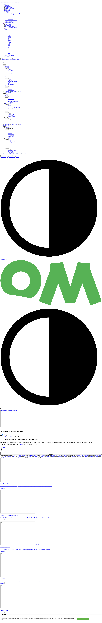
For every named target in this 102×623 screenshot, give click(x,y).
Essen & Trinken (11, 135)
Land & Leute (10, 70)
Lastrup (9, 44)
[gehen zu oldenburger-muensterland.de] (3, 62)
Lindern (9, 45)
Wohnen (4, 28)
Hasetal (9, 143)
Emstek (9, 38)
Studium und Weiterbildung (10, 8)
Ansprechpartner (11, 84)
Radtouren (19, 153)
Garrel (9, 41)
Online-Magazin (12, 59)
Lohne (9, 46)
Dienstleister (42, 455)
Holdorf (9, 43)
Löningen (9, 47)
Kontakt (21, 444)
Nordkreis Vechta (11, 144)
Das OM (2, 2)
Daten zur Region (11, 74)
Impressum (2, 620)
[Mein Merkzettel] (3, 410)
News (17, 59)
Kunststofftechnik (11, 16)
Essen (9, 39)
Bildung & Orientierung (9, 26)
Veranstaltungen (8, 25)
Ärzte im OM (7, 9)
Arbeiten (4, 4)
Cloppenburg (10, 35)
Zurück (4, 65)
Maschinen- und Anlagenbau (13, 14)
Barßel (9, 31)
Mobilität (7, 56)
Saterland (9, 50)
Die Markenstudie (11, 90)
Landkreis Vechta (11, 73)
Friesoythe (9, 40)
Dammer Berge (10, 142)
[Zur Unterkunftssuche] (12, 410)
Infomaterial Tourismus (12, 150)
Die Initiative (10, 89)
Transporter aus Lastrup (14, 15)
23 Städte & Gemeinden (9, 29)
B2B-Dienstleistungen (12, 17)
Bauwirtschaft (10, 19)
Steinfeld (9, 52)
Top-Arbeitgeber (8, 6)
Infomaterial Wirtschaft (9, 21)
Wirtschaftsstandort (6, 10)
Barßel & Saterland (11, 141)
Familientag (10, 75)
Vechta (9, 53)
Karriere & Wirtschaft (8, 2)
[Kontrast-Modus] (51, 407)
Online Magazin (14, 91)
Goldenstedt (10, 42)
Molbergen (10, 48)
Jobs (8, 83)
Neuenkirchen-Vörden (12, 49)
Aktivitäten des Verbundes (12, 81)
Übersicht (7, 5)
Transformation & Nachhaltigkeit (11, 20)
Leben (4, 23)
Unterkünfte (10, 133)
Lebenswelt (64, 455)
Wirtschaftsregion (98, 455)
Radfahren (9, 131)
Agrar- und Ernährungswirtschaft (14, 13)
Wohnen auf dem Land (9, 55)
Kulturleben (10, 137)
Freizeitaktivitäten (11, 134)
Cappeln (9, 33)
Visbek (9, 54)
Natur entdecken (11, 136)
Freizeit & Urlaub (15, 2)
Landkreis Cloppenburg (12, 72)
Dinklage (9, 37)
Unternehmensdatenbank (9, 22)
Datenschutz (6, 620)
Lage (8, 71)
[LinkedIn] (6, 435)
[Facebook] (2, 435)
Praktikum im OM (8, 7)
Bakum (9, 30)
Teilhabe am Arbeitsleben (12, 27)
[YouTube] (1, 435)
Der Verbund (10, 80)
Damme (9, 36)
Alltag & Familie (8, 24)
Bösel (9, 32)
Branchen (7, 12)
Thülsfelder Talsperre (11, 145)
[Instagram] (4, 435)
